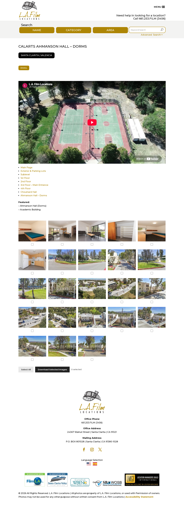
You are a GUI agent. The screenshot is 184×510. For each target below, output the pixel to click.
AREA (110, 30)
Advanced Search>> (152, 34)
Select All (26, 369)
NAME (37, 30)
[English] (89, 463)
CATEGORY (73, 30)
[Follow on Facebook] (83, 449)
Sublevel (25, 174)
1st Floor (25, 178)
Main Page (26, 167)
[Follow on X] (100, 449)
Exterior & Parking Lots (33, 171)
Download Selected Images (52, 369)
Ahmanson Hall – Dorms (34, 195)
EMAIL (23, 68)
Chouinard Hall (29, 192)
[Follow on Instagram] (92, 449)
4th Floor (26, 188)
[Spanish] (95, 463)
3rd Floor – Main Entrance (34, 185)
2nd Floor (26, 181)
